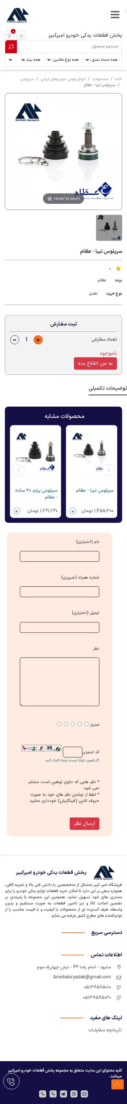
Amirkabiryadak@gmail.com (82, 977)
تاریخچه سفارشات (105, 1030)
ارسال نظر (84, 824)
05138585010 (97, 987)
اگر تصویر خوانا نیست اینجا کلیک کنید (72, 760)
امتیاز (94, 725)
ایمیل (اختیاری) (85, 613)
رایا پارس (63, 1082)
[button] (9, 35)
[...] (108, 228)
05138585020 (97, 997)
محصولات (100, 79)
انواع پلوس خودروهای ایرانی (63, 79)
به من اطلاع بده (95, 363)
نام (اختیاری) (87, 542)
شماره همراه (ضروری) (80, 578)
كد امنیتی (90, 752)
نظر (96, 649)
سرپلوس (27, 79)
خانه (118, 79)
